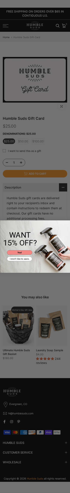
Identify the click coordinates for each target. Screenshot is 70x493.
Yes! (19, 252)
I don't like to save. (19, 258)
